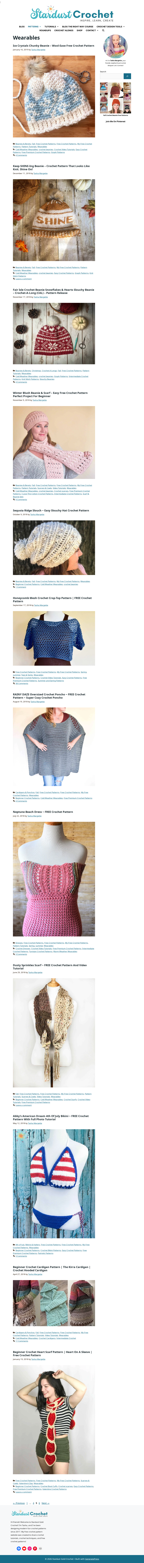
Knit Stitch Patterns (30, 379)
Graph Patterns (58, 152)
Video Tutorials (59, 488)
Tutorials (50, 27)
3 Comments (21, 954)
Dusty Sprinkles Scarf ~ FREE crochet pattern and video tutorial (50, 966)
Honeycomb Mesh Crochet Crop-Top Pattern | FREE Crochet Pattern (52, 599)
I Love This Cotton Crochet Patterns (37, 493)
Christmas (36, 370)
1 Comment (21, 587)
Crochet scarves (61, 491)
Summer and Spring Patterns (51, 680)
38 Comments (22, 683)
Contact (91, 30)
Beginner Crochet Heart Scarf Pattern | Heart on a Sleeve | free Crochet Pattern (52, 1353)
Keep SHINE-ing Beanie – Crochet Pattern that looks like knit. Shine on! (51, 167)
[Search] (127, 76)
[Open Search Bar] (103, 30)
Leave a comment (24, 279)
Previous (19, 1503)
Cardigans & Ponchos (25, 792)
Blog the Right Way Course (77, 27)
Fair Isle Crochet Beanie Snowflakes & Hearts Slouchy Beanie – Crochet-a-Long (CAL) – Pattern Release (53, 291)
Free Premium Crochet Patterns (36, 152)
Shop (79, 30)
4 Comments (21, 155)
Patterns (33, 27)
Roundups (45, 30)
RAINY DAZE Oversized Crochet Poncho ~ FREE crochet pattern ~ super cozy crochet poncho (49, 695)
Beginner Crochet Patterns (27, 584)
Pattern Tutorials (29, 146)
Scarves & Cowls (44, 488)
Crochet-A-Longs (49, 370)
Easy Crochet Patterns (64, 273)
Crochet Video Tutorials (64, 149)
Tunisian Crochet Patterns (40, 951)
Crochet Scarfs (70, 1099)
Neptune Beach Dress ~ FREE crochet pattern (43, 812)
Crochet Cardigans (47, 1338)
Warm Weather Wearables (65, 951)
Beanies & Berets (23, 143)
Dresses (19, 942)
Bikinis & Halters (32, 1244)
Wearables (42, 146)
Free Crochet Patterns (46, 143)
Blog (22, 27)
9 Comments (21, 499)
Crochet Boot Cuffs (48, 1486)
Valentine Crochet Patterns (54, 1489)
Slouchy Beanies (47, 379)
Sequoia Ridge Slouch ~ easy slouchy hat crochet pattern (51, 510)
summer (16, 675)
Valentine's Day (26, 1483)
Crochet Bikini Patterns (50, 1250)
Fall (33, 143)
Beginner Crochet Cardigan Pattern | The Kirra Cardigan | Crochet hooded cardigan (51, 1268)
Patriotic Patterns (45, 1253)
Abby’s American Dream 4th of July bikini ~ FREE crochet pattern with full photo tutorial (51, 1117)
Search (103, 71)
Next (45, 1503)
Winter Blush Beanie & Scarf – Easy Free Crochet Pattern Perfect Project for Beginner (50, 394)
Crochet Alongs (63, 30)
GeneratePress (92, 1559)
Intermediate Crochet (66, 1338)
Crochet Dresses (23, 948)
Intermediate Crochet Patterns (68, 493)
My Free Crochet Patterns (68, 267)
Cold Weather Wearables (27, 149)
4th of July (20, 1244)
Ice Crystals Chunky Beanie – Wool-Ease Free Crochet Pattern (53, 45)
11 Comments (22, 1341)
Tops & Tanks (27, 675)
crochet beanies (46, 149)
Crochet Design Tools (109, 27)
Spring (84, 672)
